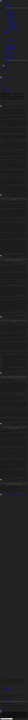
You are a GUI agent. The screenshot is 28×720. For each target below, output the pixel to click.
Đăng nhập (5, 67)
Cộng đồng (5, 89)
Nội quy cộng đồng (7, 690)
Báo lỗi (4, 85)
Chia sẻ (4, 84)
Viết (1, 70)
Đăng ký (5, 68)
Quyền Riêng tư (6, 689)
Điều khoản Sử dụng (7, 687)
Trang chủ (5, 88)
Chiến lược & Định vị (7, 90)
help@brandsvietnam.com (8, 699)
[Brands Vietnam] (4, 1)
